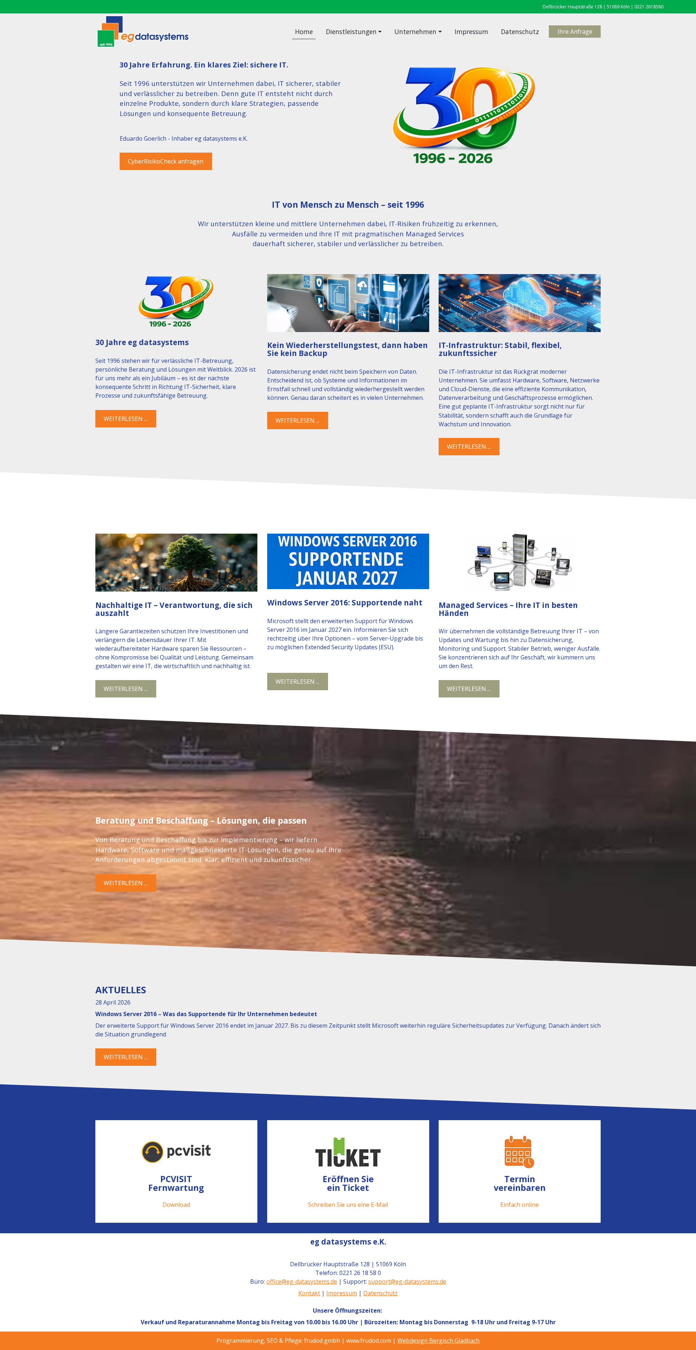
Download (176, 1204)
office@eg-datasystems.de (301, 1281)
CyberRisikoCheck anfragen (166, 161)
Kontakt (309, 1293)
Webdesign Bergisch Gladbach (438, 1341)
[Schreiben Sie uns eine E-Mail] (348, 1152)
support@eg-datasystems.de (407, 1281)
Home (304, 31)
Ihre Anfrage (575, 32)
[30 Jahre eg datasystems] (176, 301)
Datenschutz (520, 31)
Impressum (471, 31)
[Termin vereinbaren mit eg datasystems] (520, 1152)
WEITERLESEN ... (126, 419)
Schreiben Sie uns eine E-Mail (348, 1204)
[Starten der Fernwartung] (176, 1152)
